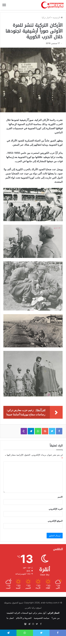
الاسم (60, 497)
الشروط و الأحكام (24, 618)
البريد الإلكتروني (56, 509)
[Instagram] (33, 624)
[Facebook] (41, 624)
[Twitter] (37, 624)
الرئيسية (57, 17)
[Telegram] (29, 624)
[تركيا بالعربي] (52, 5)
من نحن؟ (56, 618)
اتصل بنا (10, 618)
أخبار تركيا (46, 17)
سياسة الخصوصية (41, 618)
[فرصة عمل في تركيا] (25, 624)
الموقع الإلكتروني (55, 521)
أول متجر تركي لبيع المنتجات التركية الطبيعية (26, 613)
